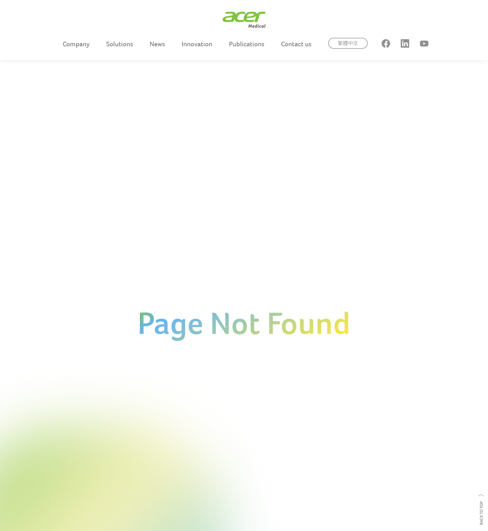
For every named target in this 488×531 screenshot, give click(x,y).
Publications (246, 44)
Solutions (119, 44)
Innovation (197, 44)
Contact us (296, 44)
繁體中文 (348, 43)
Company (76, 44)
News (157, 44)
